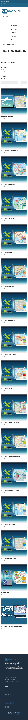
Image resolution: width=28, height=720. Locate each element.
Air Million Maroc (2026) (7, 218)
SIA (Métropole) (6, 71)
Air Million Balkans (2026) (8, 524)
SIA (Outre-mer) (6, 74)
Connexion (3, 3)
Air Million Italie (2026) (7, 252)
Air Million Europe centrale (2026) (10, 456)
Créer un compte (5, 5)
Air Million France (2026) (8, 320)
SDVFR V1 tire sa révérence (10, 677)
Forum (14, 32)
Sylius (18, 714)
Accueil (3, 44)
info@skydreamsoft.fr (9, 702)
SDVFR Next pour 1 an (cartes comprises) (12, 626)
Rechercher (22, 82)
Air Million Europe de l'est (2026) (10, 422)
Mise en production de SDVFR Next (12, 681)
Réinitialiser (25, 82)
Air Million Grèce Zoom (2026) (9, 150)
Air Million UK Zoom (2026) (8, 354)
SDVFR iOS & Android (9, 689)
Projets (14, 22)
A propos (15, 39)
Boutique (15, 29)
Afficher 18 (23, 86)
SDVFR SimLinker (8, 694)
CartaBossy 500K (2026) (8, 116)
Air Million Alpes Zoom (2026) (9, 558)
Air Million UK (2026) (6, 388)
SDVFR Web (7, 690)
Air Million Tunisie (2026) (8, 184)
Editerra (4, 76)
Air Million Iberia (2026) (7, 286)
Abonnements (6, 67)
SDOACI (6, 692)
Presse (14, 36)
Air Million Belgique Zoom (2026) (10, 490)
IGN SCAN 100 (5, 592)
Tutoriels (15, 25)
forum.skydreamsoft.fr (9, 703)
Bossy (4, 78)
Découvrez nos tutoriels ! (10, 679)
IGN (3, 69)
